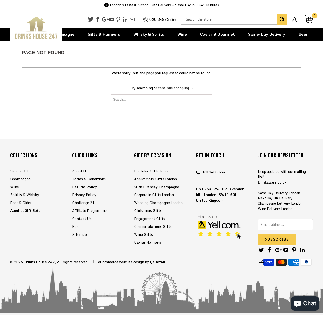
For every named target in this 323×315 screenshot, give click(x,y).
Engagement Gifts (149, 218)
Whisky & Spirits (148, 34)
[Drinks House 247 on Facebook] (97, 20)
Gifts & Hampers (104, 34)
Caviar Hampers (148, 242)
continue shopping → (175, 88)
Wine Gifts (143, 234)
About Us (80, 171)
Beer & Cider (20, 203)
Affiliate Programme (89, 210)
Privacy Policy (84, 194)
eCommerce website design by (123, 262)
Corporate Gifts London (154, 194)
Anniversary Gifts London (155, 179)
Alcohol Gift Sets (25, 210)
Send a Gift (20, 171)
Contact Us (82, 218)
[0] (309, 19)
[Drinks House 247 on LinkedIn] (125, 20)
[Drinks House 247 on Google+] (104, 20)
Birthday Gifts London (152, 171)
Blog (75, 226)
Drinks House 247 (39, 262)
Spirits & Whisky (24, 194)
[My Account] (296, 16)
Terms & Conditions (89, 179)
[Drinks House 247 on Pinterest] (118, 20)
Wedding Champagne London (158, 203)
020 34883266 (162, 19)
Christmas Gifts (148, 210)
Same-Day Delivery (266, 34)
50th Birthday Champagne (156, 187)
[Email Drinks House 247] (132, 20)
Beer (303, 34)
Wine (182, 34)
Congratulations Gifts (153, 226)
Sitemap (79, 234)
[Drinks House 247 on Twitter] (90, 19)
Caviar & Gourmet (217, 34)
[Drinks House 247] (36, 28)
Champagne (20, 179)
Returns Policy (84, 187)
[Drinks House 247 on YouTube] (111, 20)
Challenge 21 (83, 203)
